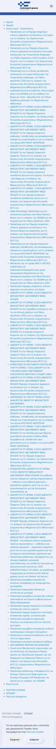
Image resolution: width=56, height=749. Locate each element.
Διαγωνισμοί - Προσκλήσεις (19, 28)
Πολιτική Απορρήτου (16, 696)
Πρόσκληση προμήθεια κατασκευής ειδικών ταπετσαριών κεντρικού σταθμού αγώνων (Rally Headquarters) (32, 599)
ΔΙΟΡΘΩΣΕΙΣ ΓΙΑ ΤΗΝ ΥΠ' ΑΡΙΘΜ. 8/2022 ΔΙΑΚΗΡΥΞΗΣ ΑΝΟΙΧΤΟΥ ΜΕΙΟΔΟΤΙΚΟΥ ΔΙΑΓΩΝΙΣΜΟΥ (30, 400)
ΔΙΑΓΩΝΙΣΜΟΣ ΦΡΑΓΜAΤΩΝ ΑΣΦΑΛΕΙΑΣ (29, 645)
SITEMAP (10, 693)
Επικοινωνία (12, 684)
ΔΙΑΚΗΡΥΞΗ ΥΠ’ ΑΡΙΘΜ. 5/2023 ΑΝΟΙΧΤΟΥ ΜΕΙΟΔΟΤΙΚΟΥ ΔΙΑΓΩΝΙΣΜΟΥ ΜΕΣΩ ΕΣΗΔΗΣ (31, 296)
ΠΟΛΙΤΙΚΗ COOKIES (15, 690)
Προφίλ (9, 25)
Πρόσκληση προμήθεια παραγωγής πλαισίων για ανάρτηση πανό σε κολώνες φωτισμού (30, 622)
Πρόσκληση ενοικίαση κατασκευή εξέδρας (31, 641)
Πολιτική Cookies (35, 732)
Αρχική (9, 22)
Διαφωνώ (34, 739)
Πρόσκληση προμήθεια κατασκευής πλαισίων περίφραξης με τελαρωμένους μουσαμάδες (30, 583)
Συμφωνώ (14, 739)
